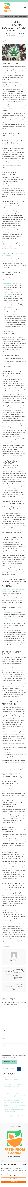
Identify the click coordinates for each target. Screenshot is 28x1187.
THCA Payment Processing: (11, 1079)
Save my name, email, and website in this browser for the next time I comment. (14, 1056)
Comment (4, 1007)
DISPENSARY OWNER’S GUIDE (11, 1093)
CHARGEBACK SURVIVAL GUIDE (11, 1100)
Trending (12, 946)
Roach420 (8, 767)
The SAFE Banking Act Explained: (12, 1082)
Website (4, 1046)
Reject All (13, 1185)
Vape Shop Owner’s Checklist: (11, 1077)
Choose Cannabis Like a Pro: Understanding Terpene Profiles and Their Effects (15, 1115)
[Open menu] (3, 1161)
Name (3, 1030)
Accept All (13, 1182)
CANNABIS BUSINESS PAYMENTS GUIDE (14, 1102)
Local (8, 946)
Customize (13, 1178)
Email (3, 1038)
